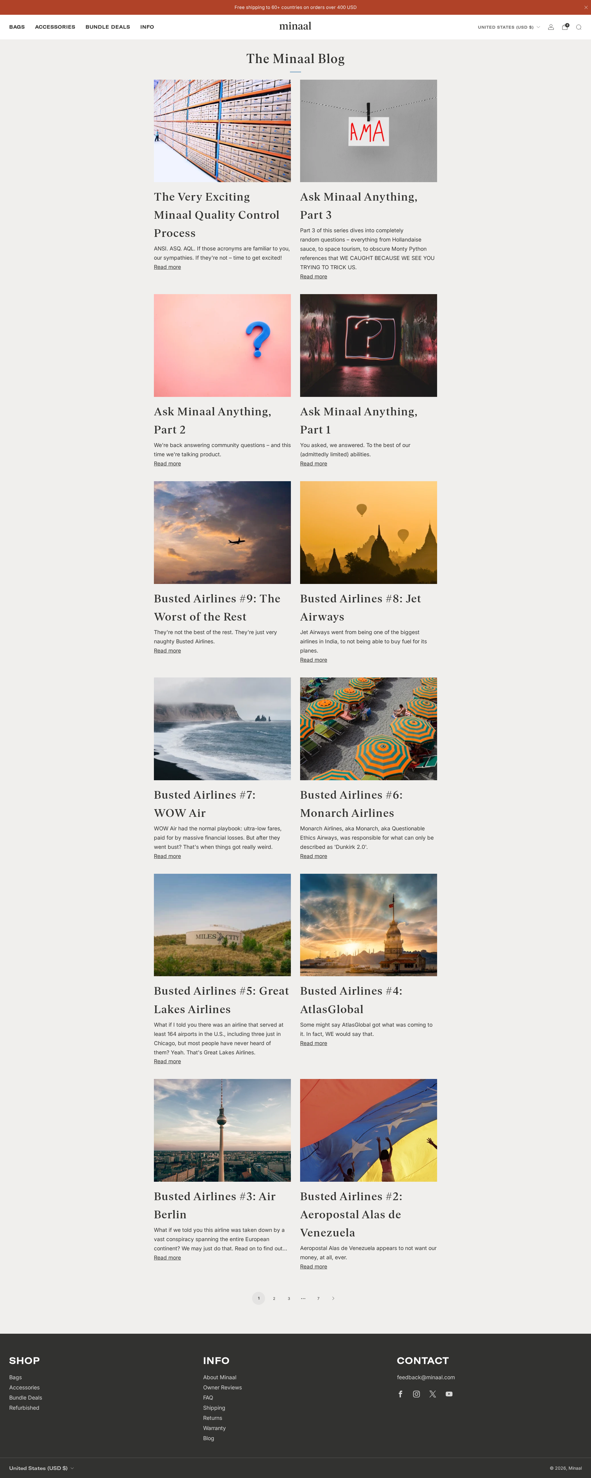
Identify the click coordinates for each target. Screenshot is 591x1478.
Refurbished (24, 1407)
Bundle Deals (108, 27)
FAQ (208, 1397)
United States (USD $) (506, 27)
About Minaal (219, 1377)
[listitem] (295, 7)
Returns (212, 1418)
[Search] (579, 27)
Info (147, 27)
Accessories (55, 27)
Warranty (214, 1428)
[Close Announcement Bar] (586, 7)
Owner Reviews (222, 1387)
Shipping (214, 1407)
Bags (17, 27)
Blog (208, 1438)
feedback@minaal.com (426, 1377)
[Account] (551, 27)
